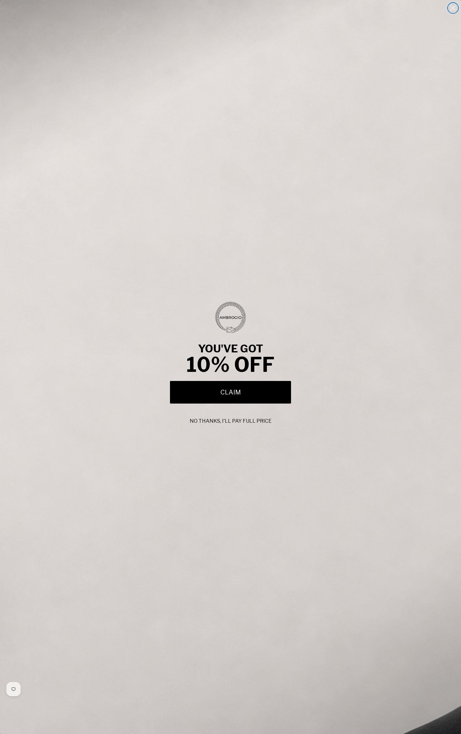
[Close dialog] (453, 8)
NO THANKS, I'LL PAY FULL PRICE (231, 421)
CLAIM (230, 392)
